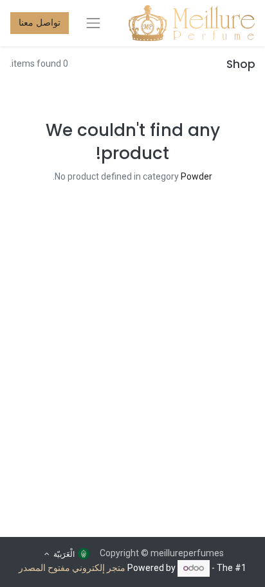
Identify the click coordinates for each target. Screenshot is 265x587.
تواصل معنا (39, 22)
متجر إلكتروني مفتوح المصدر (72, 568)
